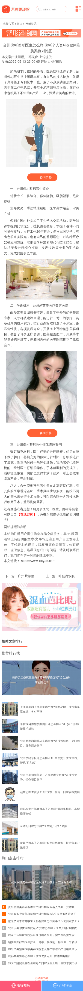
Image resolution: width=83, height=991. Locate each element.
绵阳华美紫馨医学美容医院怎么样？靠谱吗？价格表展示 (42, 949)
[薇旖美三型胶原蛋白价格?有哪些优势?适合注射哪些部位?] (41, 694)
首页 (19, 23)
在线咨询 (65, 985)
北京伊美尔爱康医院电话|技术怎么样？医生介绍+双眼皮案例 (45, 928)
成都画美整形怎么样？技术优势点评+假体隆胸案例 (39, 956)
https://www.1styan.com (38, 560)
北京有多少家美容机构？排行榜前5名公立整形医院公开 (42, 914)
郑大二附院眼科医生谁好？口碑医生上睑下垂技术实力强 (42, 963)
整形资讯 (30, 23)
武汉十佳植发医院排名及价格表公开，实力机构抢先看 (41, 935)
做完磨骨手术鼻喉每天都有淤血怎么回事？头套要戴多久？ (44, 921)
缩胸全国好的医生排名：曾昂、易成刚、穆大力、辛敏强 (42, 942)
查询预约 (23, 985)
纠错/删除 (55, 61)
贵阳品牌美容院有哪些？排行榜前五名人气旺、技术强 (41, 907)
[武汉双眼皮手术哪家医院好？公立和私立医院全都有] (41, 899)
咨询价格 (46, 177)
